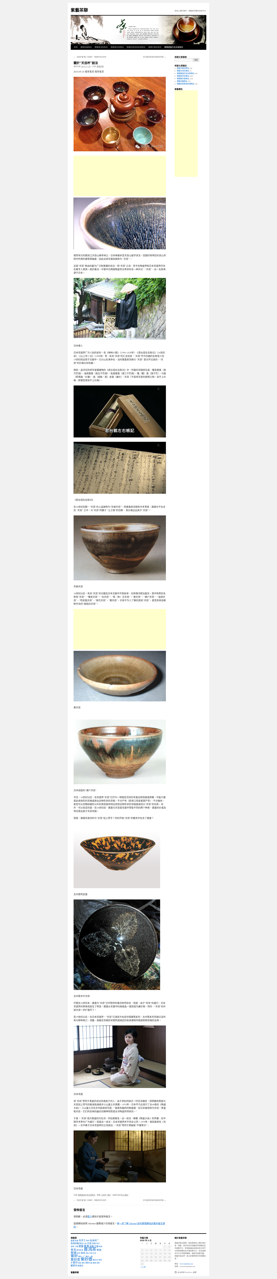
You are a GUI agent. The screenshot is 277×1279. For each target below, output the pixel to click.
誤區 (79, 1263)
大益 (89, 1243)
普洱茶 (90, 1249)
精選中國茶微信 (154, 47)
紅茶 (94, 1253)
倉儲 (72, 1240)
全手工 (82, 1240)
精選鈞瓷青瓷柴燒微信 (136, 47)
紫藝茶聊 (79, 10)
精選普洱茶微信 (101, 47)
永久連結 (124, 1195)
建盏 (80, 1246)
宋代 (98, 1243)
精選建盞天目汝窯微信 (173, 47)
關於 (109, 1195)
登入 (89, 1216)
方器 (96, 1246)
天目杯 (103, 1195)
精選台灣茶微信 (183, 71)
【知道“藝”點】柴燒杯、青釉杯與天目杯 (90, 57)
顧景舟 (74, 1265)
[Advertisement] (120, 176)
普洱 (73, 1249)
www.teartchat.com (186, 1264)
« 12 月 (143, 1267)
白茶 (91, 1253)
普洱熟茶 (79, 1250)
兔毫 (76, 1240)
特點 (87, 1253)
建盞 (86, 1246)
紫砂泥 (95, 1260)
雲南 (98, 1263)
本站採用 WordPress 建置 (186, 1272)
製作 (75, 1262)
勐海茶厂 (94, 1240)
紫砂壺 (86, 1259)
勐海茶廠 (75, 1243)
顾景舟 (80, 1265)
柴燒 (73, 1253)
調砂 (83, 1263)
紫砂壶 (75, 1259)
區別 (81, 1243)
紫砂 (74, 1255)
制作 (88, 1240)
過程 (87, 1263)
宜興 (72, 1246)
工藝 (76, 1246)
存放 (94, 1243)
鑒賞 (94, 1263)
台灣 (85, 1243)
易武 (100, 1246)
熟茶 (83, 1252)
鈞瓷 (90, 1263)
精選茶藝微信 (86, 47)
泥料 (78, 1253)
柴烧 (99, 1249)
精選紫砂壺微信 (117, 47)
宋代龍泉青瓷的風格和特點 (154, 57)
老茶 (100, 1260)
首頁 (76, 47)
